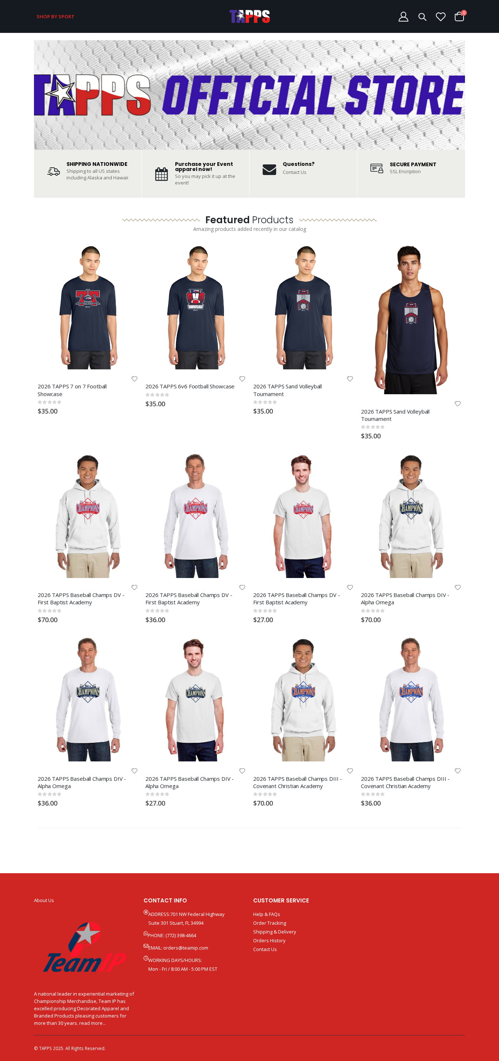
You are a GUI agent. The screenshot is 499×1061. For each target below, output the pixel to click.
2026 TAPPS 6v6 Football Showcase (190, 386)
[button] (134, 378)
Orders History (269, 940)
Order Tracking (269, 923)
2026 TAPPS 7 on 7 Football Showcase (72, 390)
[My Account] (403, 17)
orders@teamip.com (185, 947)
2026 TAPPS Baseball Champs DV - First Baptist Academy (81, 598)
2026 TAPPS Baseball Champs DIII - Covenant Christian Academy (297, 782)
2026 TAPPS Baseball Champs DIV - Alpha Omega (405, 598)
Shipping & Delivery (274, 931)
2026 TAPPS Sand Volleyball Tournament (287, 390)
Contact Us (294, 172)
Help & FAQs (266, 914)
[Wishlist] (441, 17)
